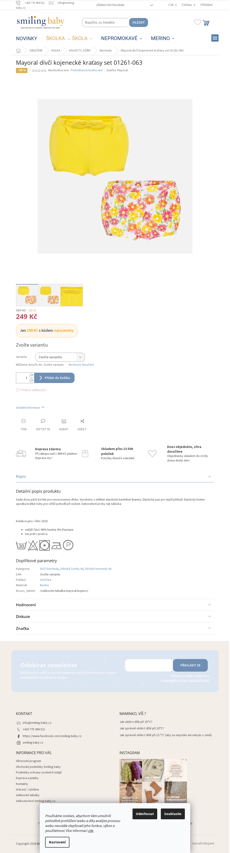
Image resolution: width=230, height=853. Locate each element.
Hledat (139, 22)
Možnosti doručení (81, 365)
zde (90, 830)
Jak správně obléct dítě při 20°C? (141, 728)
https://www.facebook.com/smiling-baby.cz (52, 736)
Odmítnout (145, 813)
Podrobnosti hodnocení (86, 70)
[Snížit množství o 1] (32, 380)
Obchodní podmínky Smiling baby (38, 767)
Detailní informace (28, 407)
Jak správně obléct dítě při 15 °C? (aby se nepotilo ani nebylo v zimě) (165, 735)
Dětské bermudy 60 (98, 569)
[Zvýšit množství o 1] (32, 375)
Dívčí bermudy (49, 569)
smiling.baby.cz (33, 742)
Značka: (117, 70)
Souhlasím (172, 813)
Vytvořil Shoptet (203, 844)
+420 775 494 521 (34, 729)
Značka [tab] (22, 628)
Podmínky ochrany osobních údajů (39, 772)
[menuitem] (26, 38)
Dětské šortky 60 (72, 569)
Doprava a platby (27, 778)
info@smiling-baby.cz (37, 723)
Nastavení (57, 842)
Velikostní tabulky (28, 795)
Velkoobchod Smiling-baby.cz (35, 801)
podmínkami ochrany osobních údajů (185, 680)
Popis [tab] (21, 476)
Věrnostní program (110, 5)
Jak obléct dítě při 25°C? (135, 722)
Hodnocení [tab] (26, 604)
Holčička (45, 580)
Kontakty (22, 784)
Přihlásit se (190, 665)
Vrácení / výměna (27, 789)
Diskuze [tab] (23, 616)
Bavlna (44, 585)
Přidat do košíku (57, 378)
